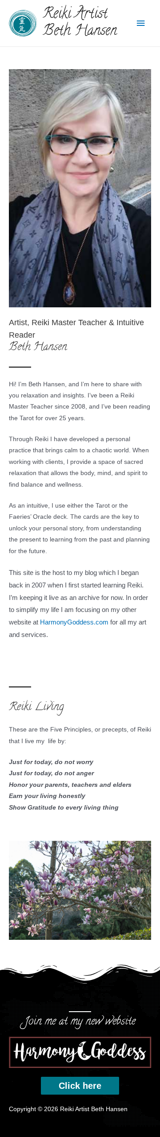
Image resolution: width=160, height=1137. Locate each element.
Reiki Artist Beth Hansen (80, 23)
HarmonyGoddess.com (74, 622)
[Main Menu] (141, 23)
